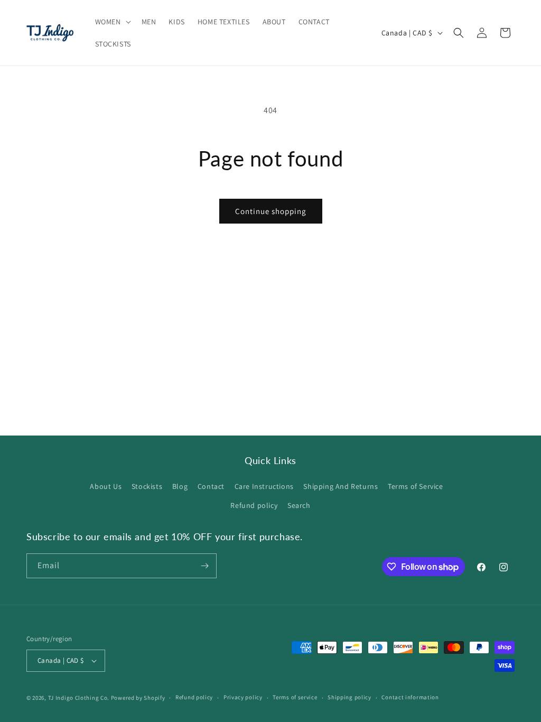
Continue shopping (270, 211)
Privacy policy (243, 697)
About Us (106, 486)
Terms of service (295, 697)
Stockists (147, 486)
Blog (180, 486)
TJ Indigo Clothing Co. (78, 697)
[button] (112, 22)
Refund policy (253, 505)
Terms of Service (415, 486)
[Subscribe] (204, 565)
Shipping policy (349, 697)
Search (299, 505)
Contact (211, 486)
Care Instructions (264, 486)
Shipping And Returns (340, 486)
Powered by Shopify (138, 697)
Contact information (410, 697)
